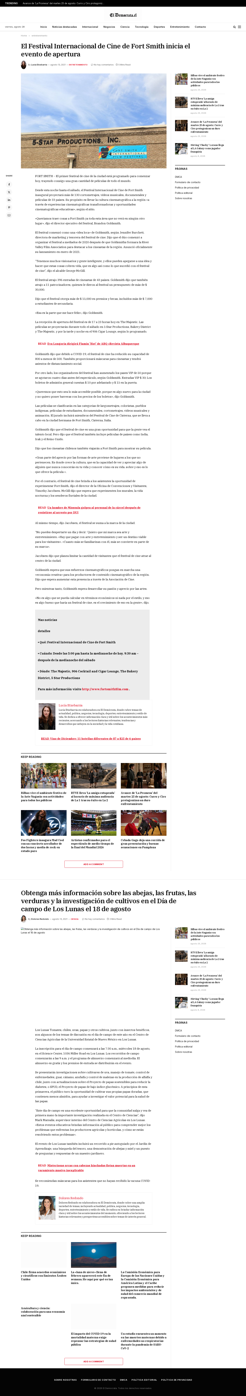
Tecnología (141, 26)
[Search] (234, 27)
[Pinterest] (9, 207)
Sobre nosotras (183, 198)
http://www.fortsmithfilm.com (105, 689)
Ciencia (125, 26)
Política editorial (183, 192)
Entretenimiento (179, 26)
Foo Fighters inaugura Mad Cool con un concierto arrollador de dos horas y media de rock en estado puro (42, 845)
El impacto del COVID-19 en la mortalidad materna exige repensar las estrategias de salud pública (93, 1339)
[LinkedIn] (9, 200)
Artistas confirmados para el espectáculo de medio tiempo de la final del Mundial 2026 (92, 843)
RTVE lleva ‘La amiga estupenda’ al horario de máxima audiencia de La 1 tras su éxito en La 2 (93, 796)
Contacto (200, 26)
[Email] (9, 215)
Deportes (159, 26)
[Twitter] (9, 192)
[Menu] (239, 27)
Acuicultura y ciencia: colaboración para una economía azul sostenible (43, 1312)
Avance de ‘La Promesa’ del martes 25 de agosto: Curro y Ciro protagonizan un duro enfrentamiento (64, 3)
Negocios (109, 26)
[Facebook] (9, 184)
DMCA (178, 176)
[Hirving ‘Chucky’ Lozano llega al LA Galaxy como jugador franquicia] (181, 148)
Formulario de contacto (187, 182)
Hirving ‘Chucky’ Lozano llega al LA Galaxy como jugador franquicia (207, 148)
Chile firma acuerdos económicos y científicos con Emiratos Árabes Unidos (43, 1275)
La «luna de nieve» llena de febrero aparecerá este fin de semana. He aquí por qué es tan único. (92, 1277)
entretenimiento (78, 65)
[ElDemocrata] (123, 15)
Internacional (90, 26)
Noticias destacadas (64, 26)
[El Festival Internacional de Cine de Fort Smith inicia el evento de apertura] (94, 120)
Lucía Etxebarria (39, 64)
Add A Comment (94, 864)
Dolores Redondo (40, 919)
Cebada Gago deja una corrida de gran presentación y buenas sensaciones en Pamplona (143, 843)
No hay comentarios (104, 64)
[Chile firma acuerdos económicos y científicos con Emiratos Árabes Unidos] (44, 1255)
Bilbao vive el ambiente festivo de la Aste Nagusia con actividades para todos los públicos (43, 796)
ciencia (75, 919)
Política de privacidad (187, 187)
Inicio (43, 26)
